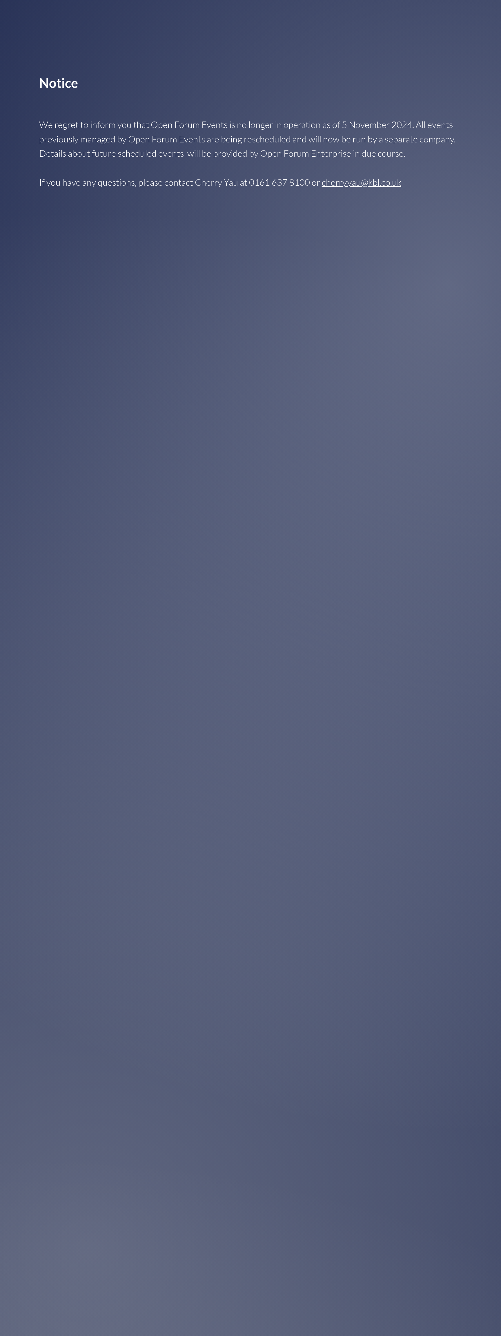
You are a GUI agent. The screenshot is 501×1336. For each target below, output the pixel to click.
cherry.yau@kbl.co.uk (361, 182)
